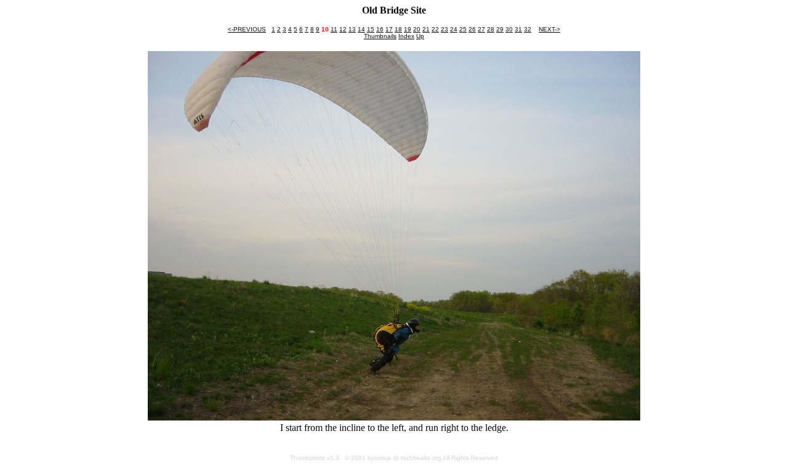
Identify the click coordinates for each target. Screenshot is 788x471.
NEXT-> (549, 29)
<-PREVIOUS (247, 29)
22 (435, 29)
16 (380, 29)
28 (490, 29)
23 (444, 29)
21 (426, 29)
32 (527, 29)
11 (334, 29)
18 (398, 29)
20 (416, 29)
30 (509, 29)
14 (361, 29)
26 (472, 29)
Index (406, 36)
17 (389, 29)
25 (463, 29)
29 (500, 29)
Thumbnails (380, 36)
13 (352, 29)
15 (370, 29)
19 (407, 29)
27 (481, 29)
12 (343, 29)
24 (453, 29)
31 (518, 29)
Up (420, 36)
